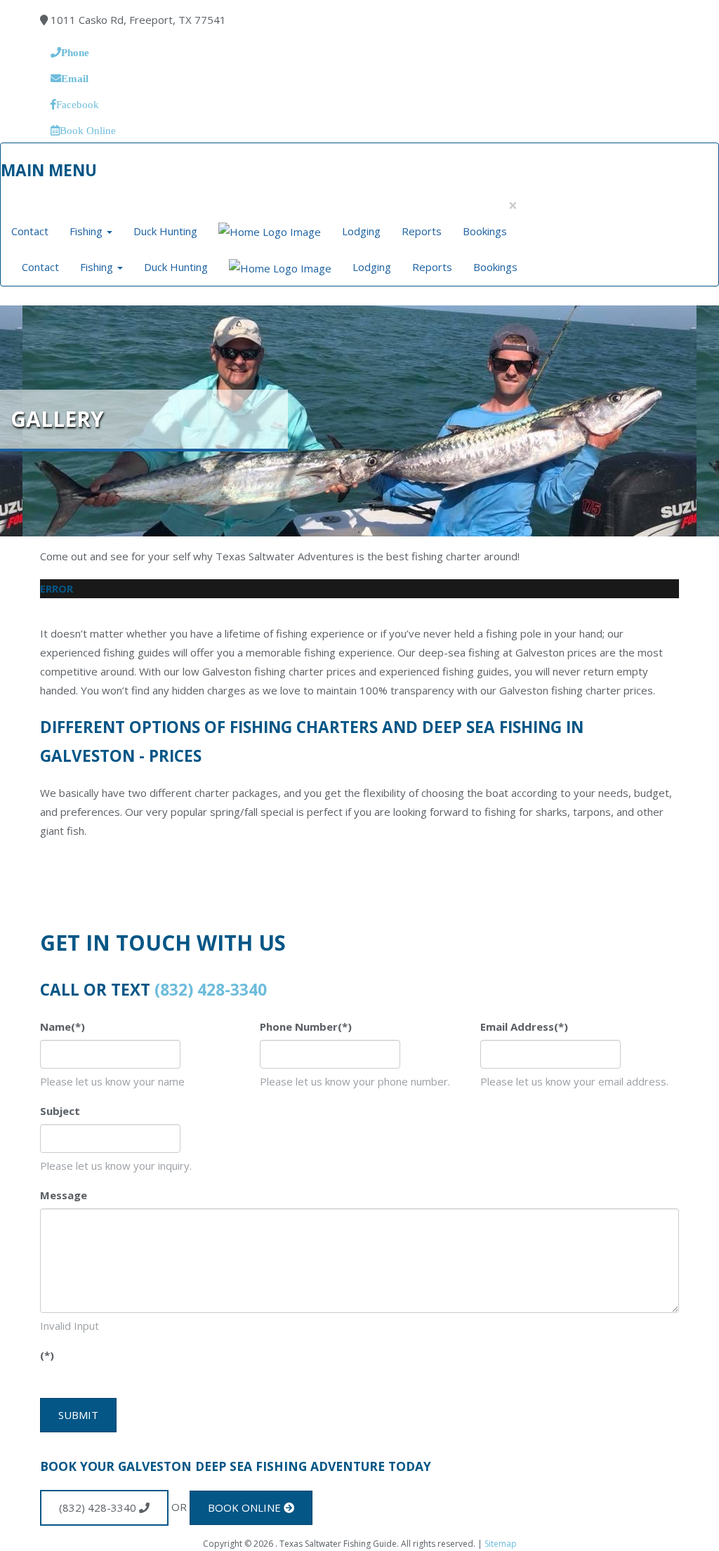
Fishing (87, 231)
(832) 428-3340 (210, 990)
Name (62, 1026)
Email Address (524, 1026)
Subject (60, 1111)
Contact (29, 231)
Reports (422, 231)
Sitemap (500, 1544)
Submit (78, 1415)
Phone (75, 52)
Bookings (485, 231)
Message (63, 1195)
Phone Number (306, 1026)
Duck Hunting (165, 231)
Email (74, 78)
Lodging (361, 231)
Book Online (88, 130)
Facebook (77, 104)
